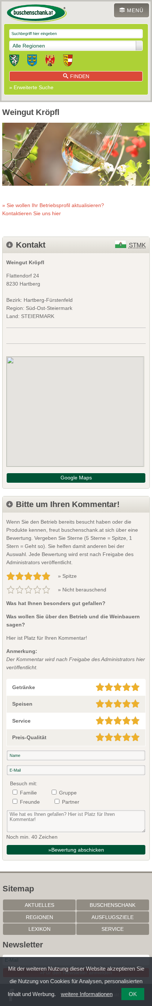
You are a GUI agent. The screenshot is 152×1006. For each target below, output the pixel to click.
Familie (28, 793)
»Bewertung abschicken (76, 850)
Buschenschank (112, 905)
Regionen (39, 917)
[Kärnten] (68, 62)
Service (112, 929)
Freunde (30, 802)
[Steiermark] (14, 62)
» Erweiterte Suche (31, 87)
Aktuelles (39, 905)
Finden (79, 76)
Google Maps (76, 478)
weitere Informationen (87, 994)
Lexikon (39, 929)
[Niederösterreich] (32, 62)
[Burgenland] (50, 62)
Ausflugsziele (112, 917)
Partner (70, 802)
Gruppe (68, 793)
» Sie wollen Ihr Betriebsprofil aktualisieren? (53, 209)
